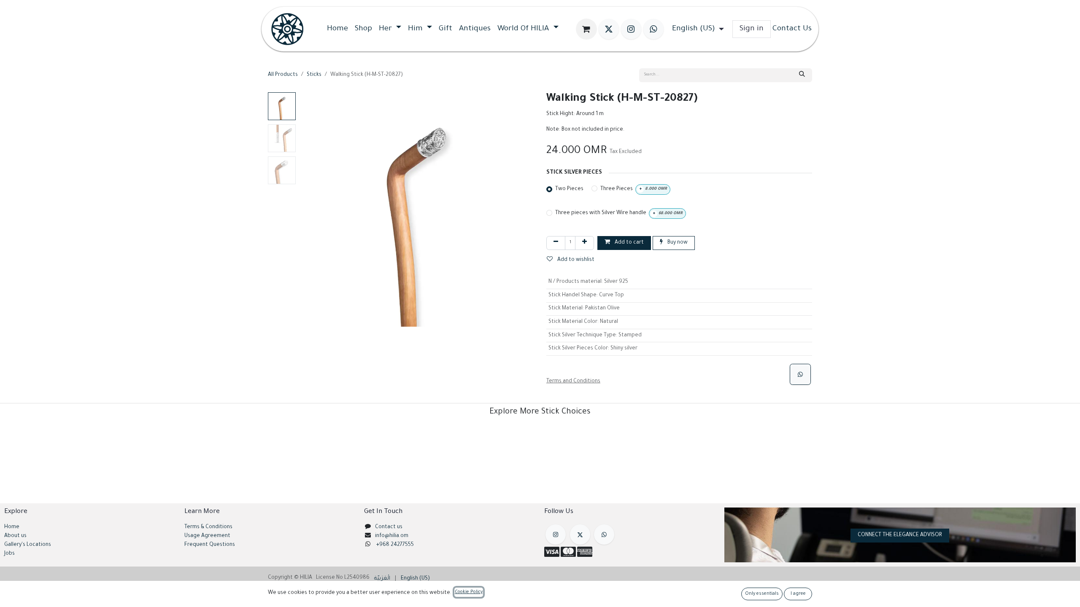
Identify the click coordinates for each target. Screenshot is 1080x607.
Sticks (314, 75)
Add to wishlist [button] (575, 260)
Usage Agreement (207, 536)
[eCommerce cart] (586, 29)
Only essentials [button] (762, 593)
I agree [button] (798, 593)
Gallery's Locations (27, 545)
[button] (311, 209)
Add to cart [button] (628, 243)
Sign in (752, 29)
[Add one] (584, 243)
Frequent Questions (210, 545)
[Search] (802, 75)
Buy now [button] (677, 243)
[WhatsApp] (800, 374)
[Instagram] (631, 29)
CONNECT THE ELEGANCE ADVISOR (900, 535)
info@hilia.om (391, 536)
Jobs (9, 554)
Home (11, 527)
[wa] (653, 29)
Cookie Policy (469, 592)
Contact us (388, 527)
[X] (609, 29)
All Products (283, 75)
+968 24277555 (395, 545)
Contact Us (792, 29)
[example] (604, 534)
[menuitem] (337, 29)
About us (15, 536)
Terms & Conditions (208, 527)
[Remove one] (555, 243)
